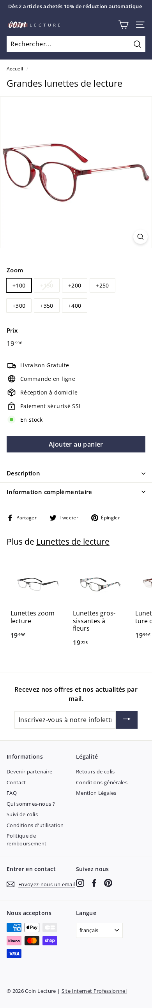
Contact (16, 782)
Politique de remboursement (27, 839)
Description (23, 473)
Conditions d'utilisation (35, 825)
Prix (12, 330)
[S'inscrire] (127, 720)
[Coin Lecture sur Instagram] (80, 883)
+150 (46, 285)
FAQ (12, 792)
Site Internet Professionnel (94, 990)
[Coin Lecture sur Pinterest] (108, 883)
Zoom (15, 270)
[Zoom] (140, 237)
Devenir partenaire (29, 771)
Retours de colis (95, 771)
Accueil (15, 68)
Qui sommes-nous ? (31, 803)
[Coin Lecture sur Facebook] (94, 883)
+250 (102, 285)
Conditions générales (101, 782)
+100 (18, 285)
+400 (74, 305)
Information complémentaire (49, 492)
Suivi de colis (22, 814)
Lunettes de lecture (73, 541)
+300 (18, 305)
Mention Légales (96, 792)
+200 (74, 285)
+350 (46, 305)
